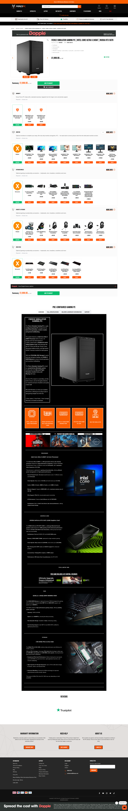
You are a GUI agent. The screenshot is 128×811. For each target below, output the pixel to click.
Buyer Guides (42, 776)
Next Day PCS (59, 11)
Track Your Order (43, 765)
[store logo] (18, 6)
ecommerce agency (64, 799)
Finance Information (43, 771)
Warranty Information (44, 773)
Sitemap (15, 771)
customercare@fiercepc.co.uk (72, 773)
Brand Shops (19, 28)
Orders (66, 767)
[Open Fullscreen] (47, 40)
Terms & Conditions (17, 765)
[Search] (79, 6)
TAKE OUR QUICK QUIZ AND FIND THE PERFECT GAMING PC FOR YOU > (72, 23)
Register (67, 765)
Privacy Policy (16, 767)
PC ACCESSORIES (87, 11)
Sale (110, 11)
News (100, 11)
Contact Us (41, 763)
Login (66, 763)
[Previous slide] (13, 58)
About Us (15, 763)
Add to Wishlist (49, 87)
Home (12, 28)
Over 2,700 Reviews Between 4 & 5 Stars (64, 1)
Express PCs (33, 11)
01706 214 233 (69, 770)
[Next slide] (47, 58)
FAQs (40, 767)
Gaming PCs (19, 11)
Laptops (46, 11)
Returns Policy (42, 769)
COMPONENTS (73, 11)
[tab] (41, 312)
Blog (14, 769)
